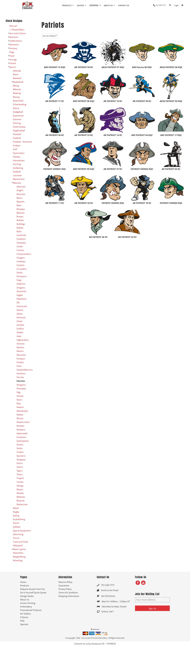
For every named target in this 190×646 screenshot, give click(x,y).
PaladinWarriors (25, 369)
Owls (19, 366)
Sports (12, 66)
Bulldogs (21, 223)
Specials (24, 624)
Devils (19, 272)
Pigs (18, 392)
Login (176, 5)
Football (17, 137)
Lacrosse (17, 175)
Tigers (19, 470)
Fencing (17, 123)
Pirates (20, 395)
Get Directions (108, 595)
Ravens (20, 407)
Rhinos (20, 418)
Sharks (20, 444)
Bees (19, 205)
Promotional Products (31, 610)
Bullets (20, 227)
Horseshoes (19, 160)
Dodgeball (18, 111)
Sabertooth (22, 433)
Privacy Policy (65, 589)
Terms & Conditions (68, 592)
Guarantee (63, 585)
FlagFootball (19, 130)
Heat (19, 336)
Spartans (21, 455)
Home (23, 582)
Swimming (18, 534)
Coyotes (20, 265)
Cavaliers (21, 238)
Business (13, 37)
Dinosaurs (22, 276)
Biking (16, 85)
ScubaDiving (19, 519)
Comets (20, 250)
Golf (15, 149)
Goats (19, 321)
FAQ (22, 620)
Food (11, 55)
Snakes (20, 452)
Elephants (21, 298)
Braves (20, 216)
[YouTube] (143, 583)
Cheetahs (21, 242)
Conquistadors (24, 253)
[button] (68, 5)
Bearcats (21, 194)
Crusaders (22, 268)
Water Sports (19, 549)
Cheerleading (19, 104)
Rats (19, 403)
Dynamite (21, 291)
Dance (16, 108)
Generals (21, 317)
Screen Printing (27, 603)
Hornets (21, 343)
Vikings (20, 485)
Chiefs (20, 246)
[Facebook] (138, 583)
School (12, 63)
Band (15, 74)
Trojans (20, 478)
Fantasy (13, 48)
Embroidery (26, 606)
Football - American (22, 141)
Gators (20, 309)
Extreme (17, 119)
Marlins (20, 347)
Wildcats (21, 496)
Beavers (20, 201)
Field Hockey (19, 126)
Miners (20, 351)
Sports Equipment (22, 530)
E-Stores (24, 617)
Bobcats (20, 212)
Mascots (17, 182)
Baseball (17, 78)
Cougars (21, 257)
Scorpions (21, 437)
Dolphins (21, 283)
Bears (19, 197)
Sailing (16, 515)
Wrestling (17, 560)
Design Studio (27, 596)
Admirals (21, 186)
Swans (20, 466)
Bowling (17, 93)
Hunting (17, 164)
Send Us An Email (109, 590)
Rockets (20, 425)
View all (13, 25)
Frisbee (16, 145)
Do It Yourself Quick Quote (33, 592)
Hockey (16, 156)
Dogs (19, 280)
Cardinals (21, 235)
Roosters (21, 429)
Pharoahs (21, 388)
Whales (20, 493)
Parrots (20, 377)
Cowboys (21, 261)
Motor (16, 508)
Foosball (17, 134)
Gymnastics (18, 152)
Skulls (19, 448)
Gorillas (20, 324)
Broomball (18, 100)
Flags (11, 52)
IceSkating (18, 167)
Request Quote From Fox (32, 589)
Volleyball (17, 545)
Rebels (20, 414)
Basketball (18, 81)
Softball (16, 526)
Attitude (17, 70)
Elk (18, 302)
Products (24, 585)
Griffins (20, 328)
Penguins (21, 384)
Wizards (21, 500)
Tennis (16, 538)
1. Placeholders (16, 29)
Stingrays (21, 459)
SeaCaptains (23, 440)
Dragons (21, 287)
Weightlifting (19, 556)
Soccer (16, 522)
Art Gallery (25, 613)
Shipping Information (68, 596)
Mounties (21, 354)
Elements (14, 44)
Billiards (17, 89)
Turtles (20, 481)
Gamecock (22, 306)
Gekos (20, 313)
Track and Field (20, 541)
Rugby (16, 511)
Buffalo (20, 220)
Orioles (20, 362)
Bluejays (21, 209)
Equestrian (18, 115)
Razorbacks (22, 410)
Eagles (20, 295)
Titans (20, 474)
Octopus (21, 358)
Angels (20, 190)
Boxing (16, 96)
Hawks (20, 332)
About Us (24, 599)
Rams (19, 399)
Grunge (13, 59)
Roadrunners (23, 422)
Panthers (21, 373)
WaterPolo (18, 552)
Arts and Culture (17, 33)
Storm (20, 463)
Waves (20, 489)
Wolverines (22, 504)
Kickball (17, 171)
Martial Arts (19, 179)
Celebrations (15, 40)
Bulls (19, 231)
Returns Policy (65, 582)
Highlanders (23, 339)
